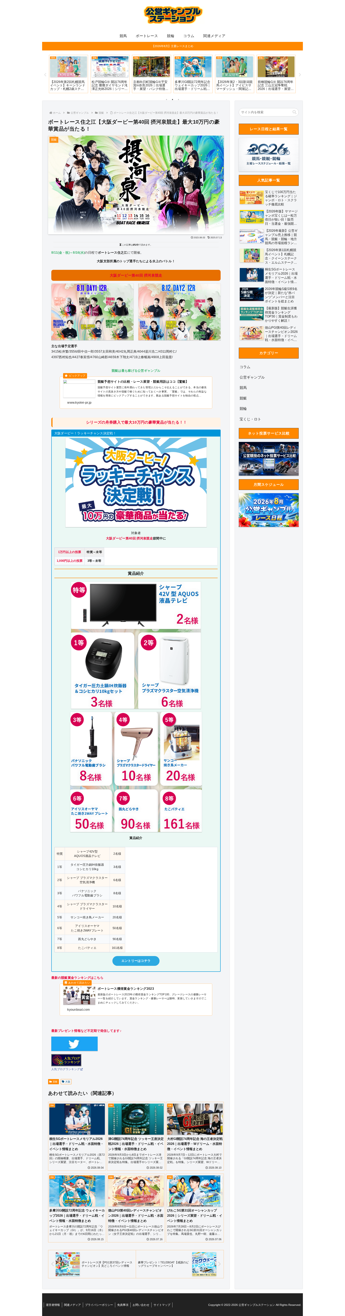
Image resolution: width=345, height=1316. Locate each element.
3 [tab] (178, 100)
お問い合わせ (141, 1304)
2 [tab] (172, 100)
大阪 (67, 1081)
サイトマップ (162, 1304)
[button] (294, 112)
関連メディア (72, 1304)
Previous (45, 75)
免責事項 (122, 1304)
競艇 (55, 1081)
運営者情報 (53, 1304)
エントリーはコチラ (136, 960)
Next (300, 75)
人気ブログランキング (65, 1069)
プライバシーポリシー (99, 1304)
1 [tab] (167, 100)
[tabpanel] (68, 74)
